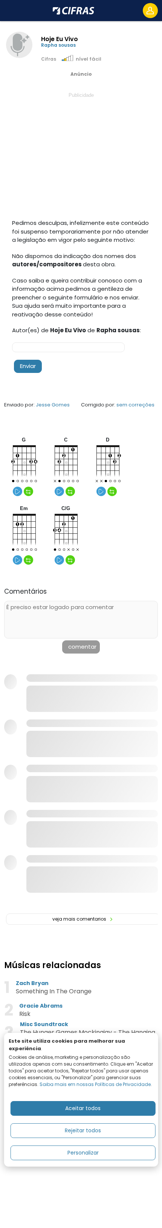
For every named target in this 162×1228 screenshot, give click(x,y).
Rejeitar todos (83, 1130)
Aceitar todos (83, 1108)
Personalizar (83, 1152)
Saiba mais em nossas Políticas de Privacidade (95, 1084)
